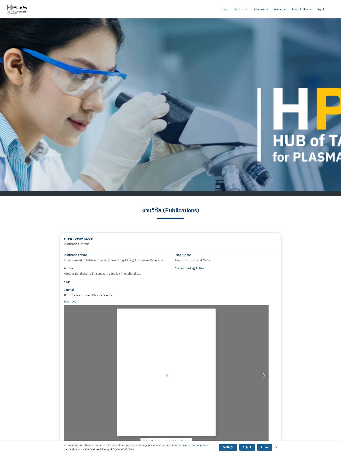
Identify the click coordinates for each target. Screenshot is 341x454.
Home (224, 9)
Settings (228, 447)
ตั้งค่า (131, 449)
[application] (245, 9)
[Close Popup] (276, 447)
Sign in (321, 9)
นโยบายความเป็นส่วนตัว (192, 445)
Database (259, 9)
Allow (264, 447)
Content (238, 9)
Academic (280, 9)
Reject (247, 447)
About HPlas (300, 9)
